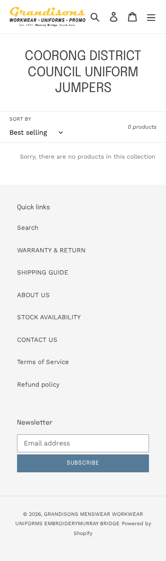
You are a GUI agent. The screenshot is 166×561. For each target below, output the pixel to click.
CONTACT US (37, 340)
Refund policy (38, 384)
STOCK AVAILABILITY (49, 317)
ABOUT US (33, 295)
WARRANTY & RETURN (51, 250)
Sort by (20, 119)
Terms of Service (43, 362)
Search (27, 227)
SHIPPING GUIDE (43, 272)
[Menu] (151, 16)
